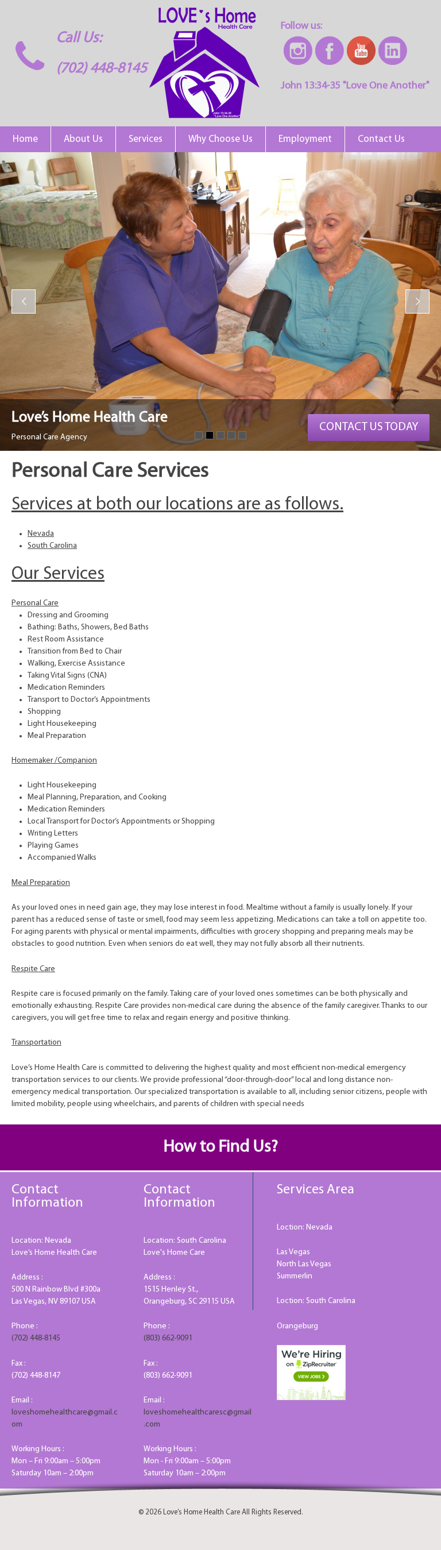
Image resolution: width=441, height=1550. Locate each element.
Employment (305, 139)
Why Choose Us (220, 139)
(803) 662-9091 (168, 1338)
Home (25, 139)
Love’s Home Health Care (200, 1512)
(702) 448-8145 (101, 68)
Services (146, 139)
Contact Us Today (368, 427)
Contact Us (381, 139)
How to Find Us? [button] (221, 1147)
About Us (83, 139)
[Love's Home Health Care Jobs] (311, 1372)
